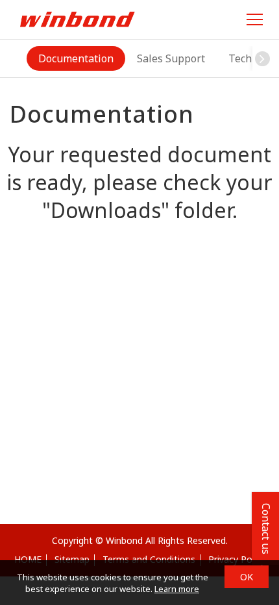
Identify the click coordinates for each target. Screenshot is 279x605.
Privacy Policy (236, 559)
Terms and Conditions (149, 559)
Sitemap (72, 559)
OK (246, 577)
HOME (28, 559)
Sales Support (171, 58)
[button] (262, 58)
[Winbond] (77, 19)
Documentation (76, 58)
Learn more (176, 589)
